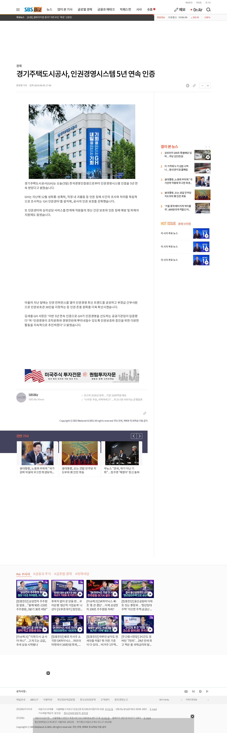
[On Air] (196, 9)
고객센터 (105, 699)
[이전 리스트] (134, 436)
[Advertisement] (25, 695)
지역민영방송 (191, 700)
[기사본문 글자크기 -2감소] (202, 85)
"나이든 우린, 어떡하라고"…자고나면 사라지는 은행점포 (113, 399)
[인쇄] (187, 85)
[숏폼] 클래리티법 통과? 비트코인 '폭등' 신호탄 (49, 17)
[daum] (200, 691)
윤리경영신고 (121, 699)
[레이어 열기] (19, 9)
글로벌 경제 (85, 9)
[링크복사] (194, 85)
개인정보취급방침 (66, 699)
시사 (139, 9)
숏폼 (149, 8)
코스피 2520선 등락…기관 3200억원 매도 (105, 395)
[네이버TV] (207, 691)
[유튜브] (186, 691)
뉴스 (49, 9)
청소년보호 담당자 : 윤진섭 (76, 713)
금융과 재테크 (105, 9)
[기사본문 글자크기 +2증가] (208, 85)
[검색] (208, 9)
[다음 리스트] (139, 436)
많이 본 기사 (64, 9)
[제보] (179, 9)
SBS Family (164, 700)
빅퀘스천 (125, 9)
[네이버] (193, 691)
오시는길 (109, 709)
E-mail (153, 709)
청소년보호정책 (88, 699)
